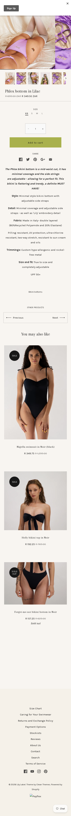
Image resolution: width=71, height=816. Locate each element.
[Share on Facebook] (20, 159)
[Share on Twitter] (28, 159)
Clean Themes (43, 784)
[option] (10, 78)
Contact (35, 751)
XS (26, 113)
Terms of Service (35, 763)
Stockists (35, 733)
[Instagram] (39, 771)
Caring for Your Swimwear (35, 714)
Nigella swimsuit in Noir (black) (35, 446)
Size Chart (35, 708)
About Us (35, 745)
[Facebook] (25, 771)
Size (35, 109)
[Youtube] (32, 771)
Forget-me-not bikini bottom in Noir (35, 612)
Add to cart (35, 142)
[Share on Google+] (43, 159)
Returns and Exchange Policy (35, 720)
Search (35, 757)
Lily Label (21, 784)
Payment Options (35, 726)
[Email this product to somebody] (50, 159)
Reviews (35, 739)
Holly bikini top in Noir (35, 537)
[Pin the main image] (35, 159)
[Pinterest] (45, 771)
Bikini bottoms (35, 292)
